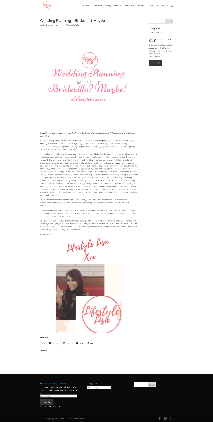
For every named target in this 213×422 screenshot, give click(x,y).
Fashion (117, 6)
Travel (151, 6)
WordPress (80, 418)
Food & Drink (129, 6)
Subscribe (155, 63)
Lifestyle (141, 6)
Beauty (108, 6)
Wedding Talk (162, 6)
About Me (98, 6)
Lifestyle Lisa (47, 25)
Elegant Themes (57, 418)
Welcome (86, 6)
